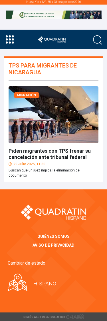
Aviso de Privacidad (53, 245)
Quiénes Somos (53, 236)
